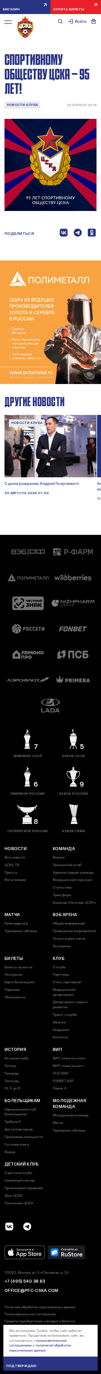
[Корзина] (94, 21)
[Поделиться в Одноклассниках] (92, 234)
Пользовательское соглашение (30, 1314)
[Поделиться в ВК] (63, 234)
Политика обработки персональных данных (40, 1307)
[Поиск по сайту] (60, 21)
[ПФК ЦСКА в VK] (9, 1226)
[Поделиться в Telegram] (77, 234)
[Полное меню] (8, 22)
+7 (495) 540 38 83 (24, 1281)
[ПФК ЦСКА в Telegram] (27, 1226)
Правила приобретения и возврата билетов (39, 1321)
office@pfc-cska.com (31, 1290)
